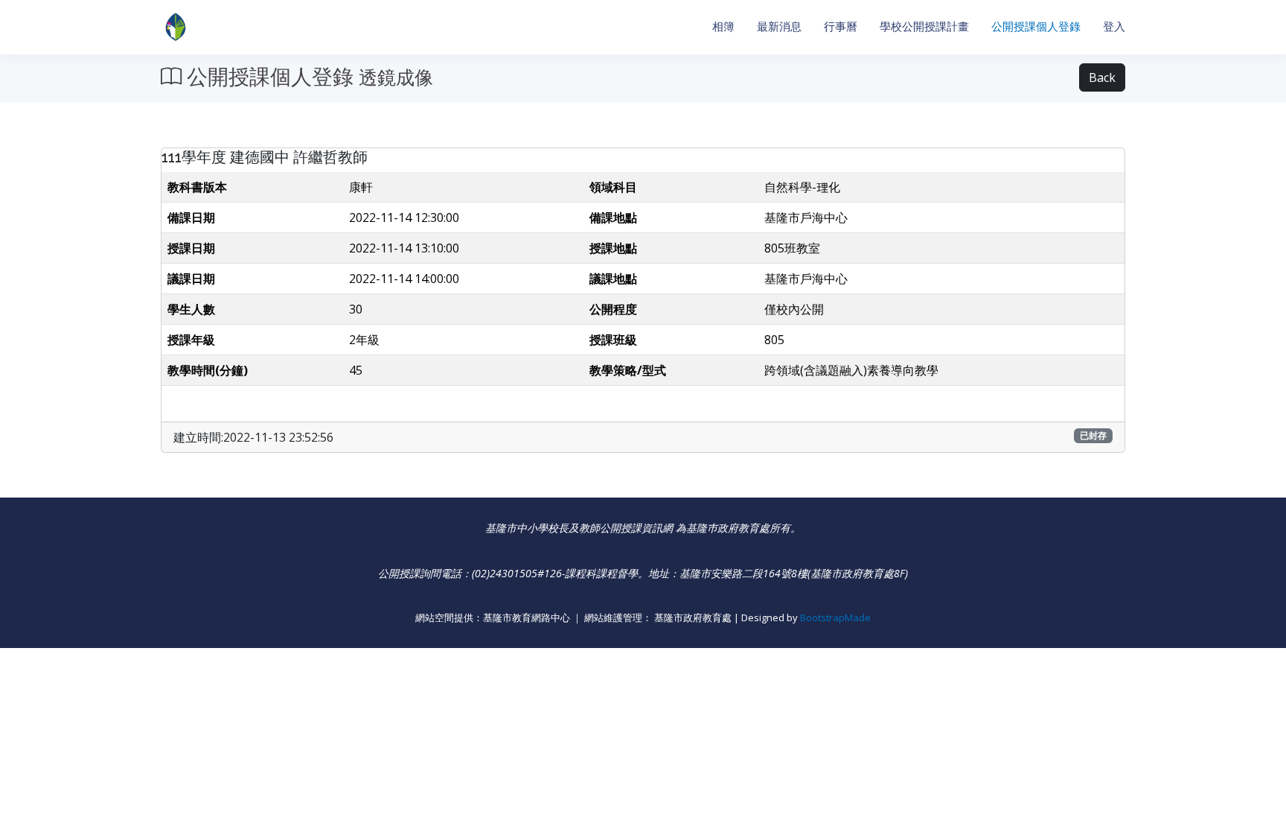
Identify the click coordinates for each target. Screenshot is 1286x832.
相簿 (723, 26)
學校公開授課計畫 (924, 26)
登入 (1114, 26)
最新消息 (779, 26)
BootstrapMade (835, 617)
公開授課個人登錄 (1036, 26)
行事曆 (840, 26)
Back (1102, 77)
